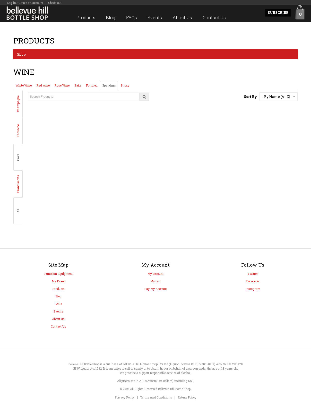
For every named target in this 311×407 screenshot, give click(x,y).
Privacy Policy (125, 397)
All (18, 211)
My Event (58, 281)
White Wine (24, 85)
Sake (77, 85)
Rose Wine (61, 85)
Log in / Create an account (25, 3)
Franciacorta (18, 184)
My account (155, 274)
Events (154, 17)
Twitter (253, 274)
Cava (18, 157)
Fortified (91, 85)
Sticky (125, 85)
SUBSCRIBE (278, 12)
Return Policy (187, 397)
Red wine (43, 85)
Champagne (18, 103)
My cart (155, 281)
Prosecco (18, 130)
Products (86, 17)
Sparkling (109, 85)
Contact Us (214, 17)
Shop (21, 54)
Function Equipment (58, 274)
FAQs (131, 17)
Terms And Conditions (156, 397)
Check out (54, 3)
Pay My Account (155, 289)
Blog (110, 17)
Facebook (252, 281)
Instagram (252, 289)
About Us (182, 17)
